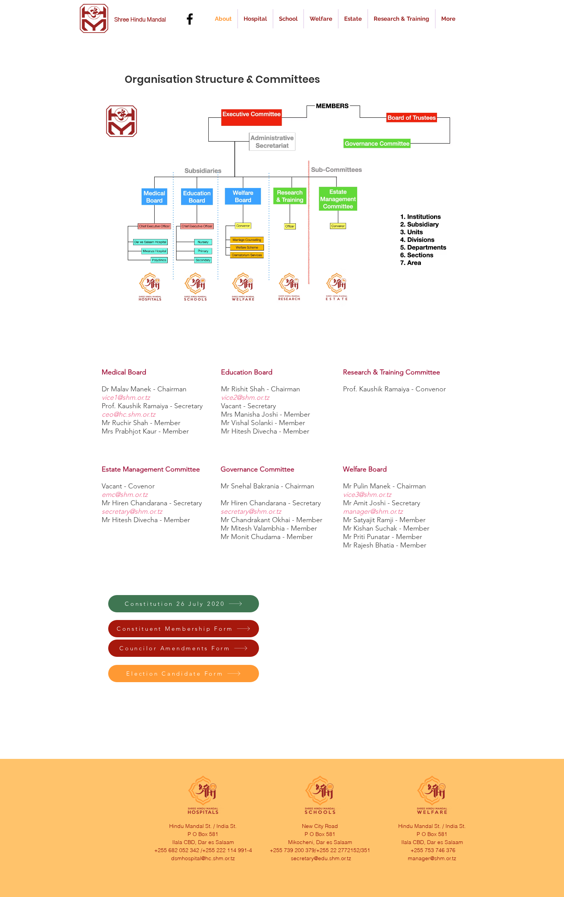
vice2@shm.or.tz (245, 397)
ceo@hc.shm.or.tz (128, 414)
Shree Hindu (130, 19)
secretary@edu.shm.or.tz (321, 858)
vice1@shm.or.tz (126, 397)
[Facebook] (189, 19)
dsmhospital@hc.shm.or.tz (203, 858)
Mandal (156, 19)
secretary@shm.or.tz (132, 511)
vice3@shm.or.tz (367, 494)
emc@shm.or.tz (125, 494)
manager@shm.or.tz (373, 511)
